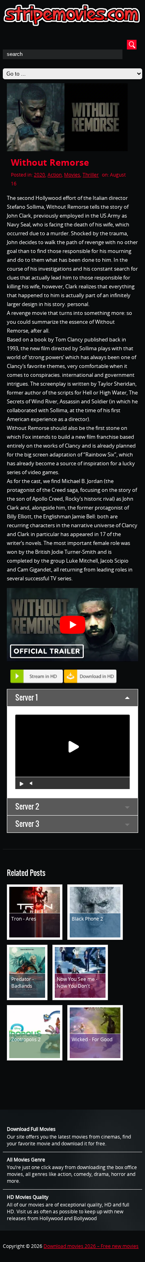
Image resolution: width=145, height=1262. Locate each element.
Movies (72, 174)
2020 (39, 174)
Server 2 (27, 806)
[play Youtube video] (72, 625)
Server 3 (27, 823)
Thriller (91, 174)
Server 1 (26, 697)
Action (55, 174)
